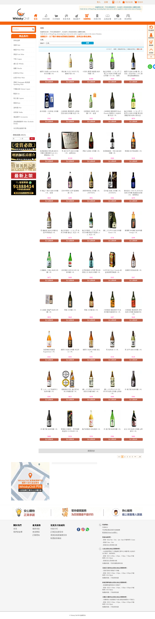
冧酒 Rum (17, 103)
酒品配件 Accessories (21, 117)
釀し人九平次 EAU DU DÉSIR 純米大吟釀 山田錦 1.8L (112, 391)
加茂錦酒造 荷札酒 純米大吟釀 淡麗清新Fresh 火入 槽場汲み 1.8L (49, 153)
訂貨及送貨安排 (56, 532)
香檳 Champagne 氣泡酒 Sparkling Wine (22, 83)
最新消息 (36, 529)
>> (135, 456)
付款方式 (54, 529)
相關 (114, 49)
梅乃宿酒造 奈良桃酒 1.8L (91, 429)
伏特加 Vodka (18, 112)
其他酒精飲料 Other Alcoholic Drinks (24, 123)
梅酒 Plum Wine (19, 50)
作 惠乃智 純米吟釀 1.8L (112, 429)
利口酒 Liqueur (19, 98)
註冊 (106, 2)
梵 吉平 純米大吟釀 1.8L (133, 350)
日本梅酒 (56, 17)
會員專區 (36, 532)
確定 (32, 138)
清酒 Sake (17, 45)
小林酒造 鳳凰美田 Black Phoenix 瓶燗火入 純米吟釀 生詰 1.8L (112, 113)
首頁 (42, 28)
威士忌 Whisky (19, 64)
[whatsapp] (87, 530)
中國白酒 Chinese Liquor (22, 89)
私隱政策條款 (55, 538)
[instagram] (83, 530)
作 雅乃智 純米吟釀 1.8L (49, 429)
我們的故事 (17, 532)
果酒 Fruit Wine (19, 54)
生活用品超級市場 (20, 128)
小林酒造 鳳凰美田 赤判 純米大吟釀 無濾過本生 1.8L (133, 312)
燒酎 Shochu (18, 68)
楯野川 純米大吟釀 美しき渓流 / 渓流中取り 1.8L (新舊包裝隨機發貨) (133, 74)
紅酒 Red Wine (18, 73)
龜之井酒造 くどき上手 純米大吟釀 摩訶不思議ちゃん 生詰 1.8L (91, 232)
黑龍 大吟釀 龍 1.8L (91, 310)
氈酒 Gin (17, 94)
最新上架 (139, 49)
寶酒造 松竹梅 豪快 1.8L (133, 151)
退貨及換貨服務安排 (58, 535)
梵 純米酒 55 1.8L (112, 350)
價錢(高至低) (122, 49)
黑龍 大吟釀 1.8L (70, 310)
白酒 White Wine (19, 78)
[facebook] (78, 530)
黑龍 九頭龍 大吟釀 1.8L (91, 151)
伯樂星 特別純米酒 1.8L (133, 270)
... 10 (139, 457)
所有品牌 (17, 40)
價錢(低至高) (131, 49)
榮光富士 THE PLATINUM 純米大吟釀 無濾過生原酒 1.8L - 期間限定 (133, 193)
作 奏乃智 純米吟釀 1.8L (133, 389)
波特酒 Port (17, 108)
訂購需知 (36, 535)
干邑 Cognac (18, 59)
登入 (99, 2)
